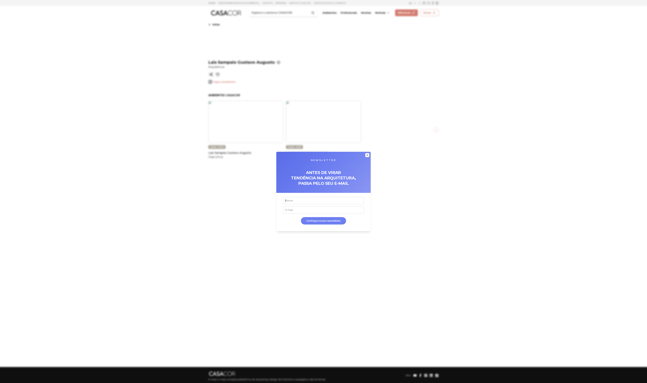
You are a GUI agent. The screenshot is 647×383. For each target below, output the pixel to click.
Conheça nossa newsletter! (323, 220)
